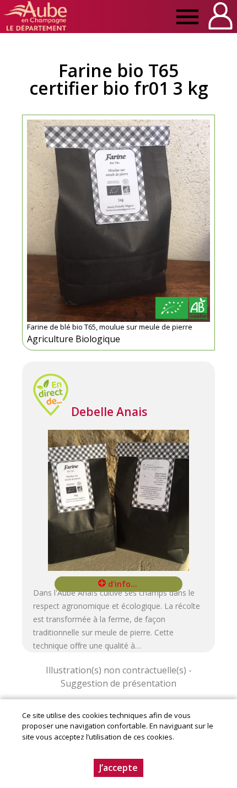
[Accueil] (35, 16)
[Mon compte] (220, 16)
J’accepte (118, 768)
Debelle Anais (109, 411)
